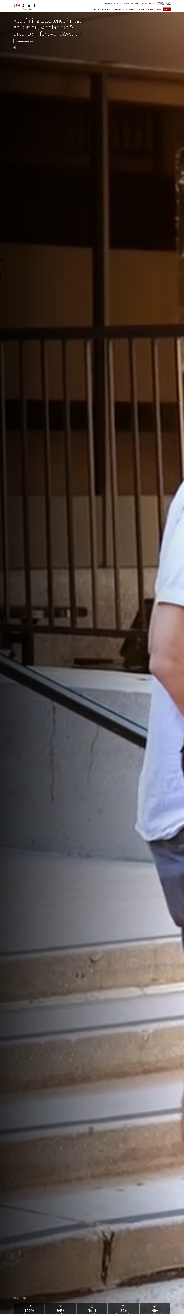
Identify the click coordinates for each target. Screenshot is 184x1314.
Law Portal (126, 4)
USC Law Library (135, 4)
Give (158, 9)
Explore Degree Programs (24, 41)
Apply (166, 9)
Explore (150, 9)
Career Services (108, 4)
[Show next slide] (24, 1298)
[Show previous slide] (14, 1298)
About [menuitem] (95, 9)
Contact (143, 4)
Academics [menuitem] (105, 9)
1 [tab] (17, 1298)
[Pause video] (14, 47)
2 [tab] (19, 1298)
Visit (149, 4)
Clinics (116, 4)
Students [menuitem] (141, 9)
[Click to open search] (153, 3)
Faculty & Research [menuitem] (119, 9)
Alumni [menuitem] (131, 9)
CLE (120, 4)
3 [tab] (21, 1298)
